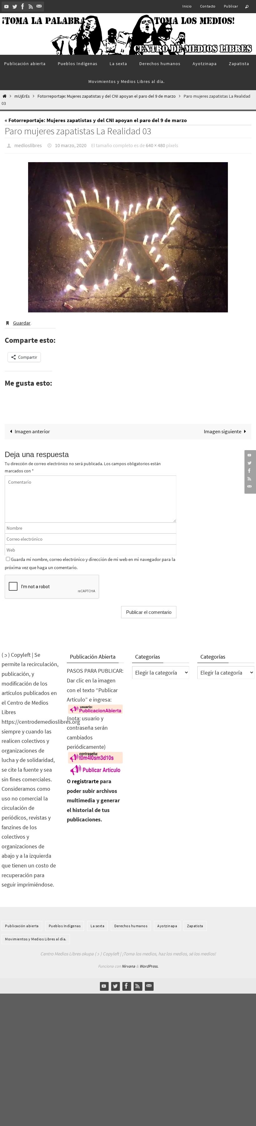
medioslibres (28, 144)
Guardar (22, 320)
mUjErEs (22, 96)
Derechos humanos (130, 922)
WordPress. (149, 962)
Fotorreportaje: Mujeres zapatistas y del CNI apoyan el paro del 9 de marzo (106, 96)
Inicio (187, 6)
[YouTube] (7, 6)
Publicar (231, 6)
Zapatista (195, 922)
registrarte (85, 777)
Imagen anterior (32, 427)
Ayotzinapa (167, 922)
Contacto (208, 6)
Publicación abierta (22, 922)
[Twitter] (15, 6)
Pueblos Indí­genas (65, 922)
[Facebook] (23, 6)
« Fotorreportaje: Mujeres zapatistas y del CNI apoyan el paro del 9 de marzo (96, 120)
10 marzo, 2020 (70, 144)
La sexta (97, 922)
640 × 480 (155, 144)
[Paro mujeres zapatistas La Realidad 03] (128, 235)
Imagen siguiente (222, 427)
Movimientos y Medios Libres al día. (35, 935)
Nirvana (128, 962)
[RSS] (31, 6)
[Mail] (39, 6)
